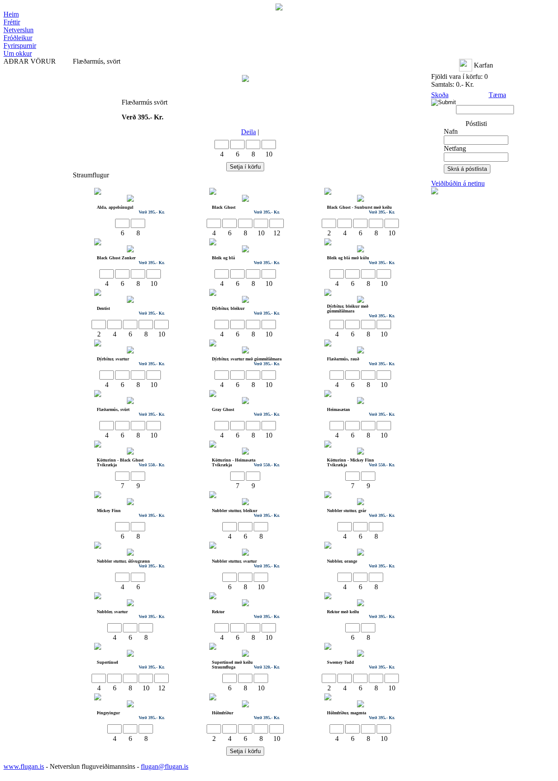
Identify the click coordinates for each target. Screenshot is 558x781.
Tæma (497, 94)
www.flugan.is (23, 766)
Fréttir (11, 22)
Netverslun (18, 30)
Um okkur (17, 53)
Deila (248, 132)
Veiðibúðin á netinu (458, 183)
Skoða (440, 94)
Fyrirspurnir (19, 45)
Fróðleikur (17, 37)
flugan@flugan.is (164, 766)
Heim (11, 14)
